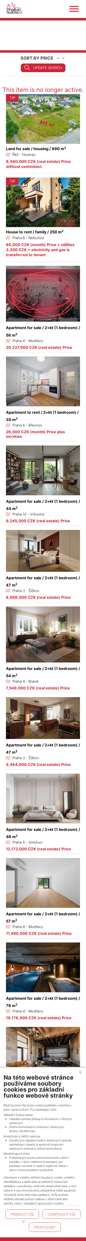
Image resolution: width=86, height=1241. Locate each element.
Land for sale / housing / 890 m (36, 148)
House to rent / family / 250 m (35, 231)
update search (47, 67)
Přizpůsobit (45, 1227)
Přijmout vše (22, 1214)
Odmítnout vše (61, 1214)
